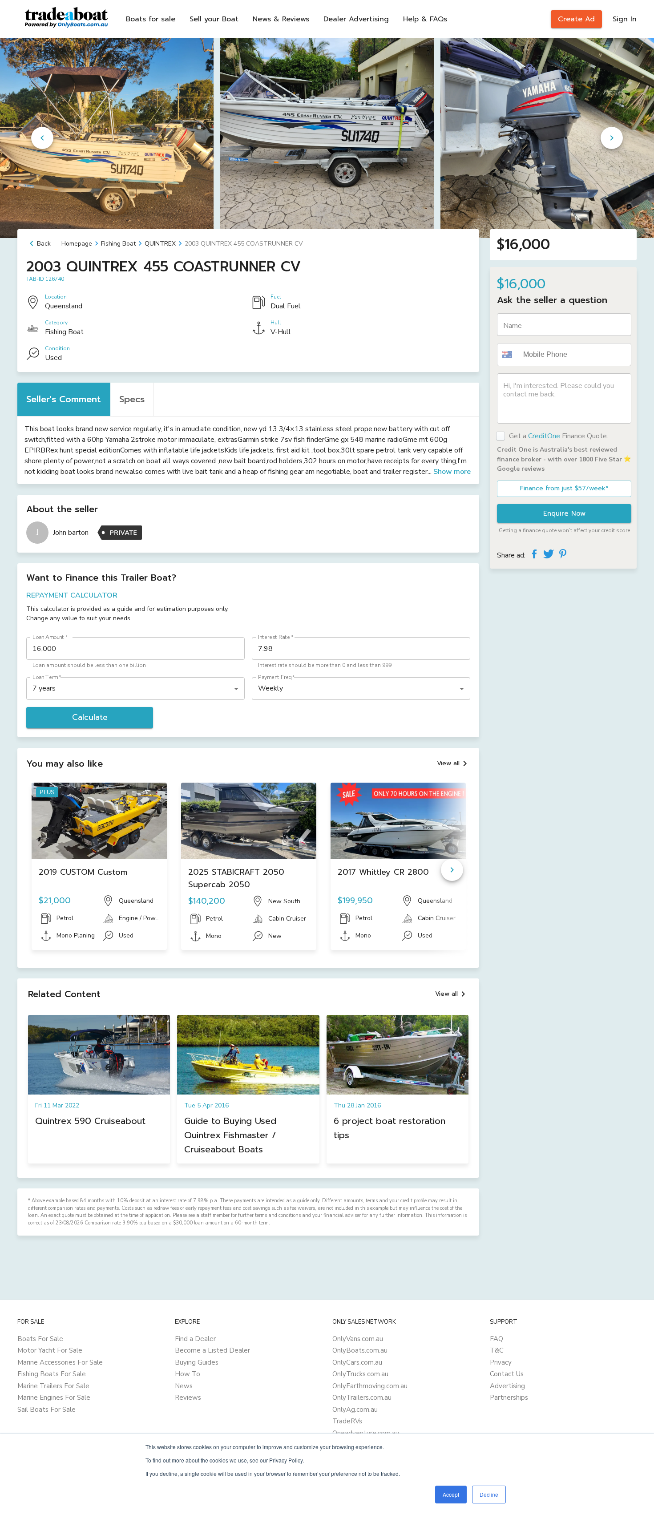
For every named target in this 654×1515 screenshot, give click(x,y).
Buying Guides (196, 1362)
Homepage (76, 243)
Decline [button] (489, 1494)
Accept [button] (451, 1494)
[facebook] (534, 554)
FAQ (496, 1338)
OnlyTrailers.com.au (362, 1397)
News (184, 1386)
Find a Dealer (195, 1338)
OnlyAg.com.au (355, 1409)
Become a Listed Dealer (212, 1350)
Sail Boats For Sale (46, 1409)
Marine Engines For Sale (53, 1397)
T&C (497, 1350)
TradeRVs (347, 1421)
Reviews (188, 1397)
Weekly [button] (270, 688)
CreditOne (544, 436)
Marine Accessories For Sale (60, 1362)
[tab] (63, 399)
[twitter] (548, 554)
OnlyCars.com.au (357, 1362)
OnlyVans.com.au (357, 1338)
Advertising (507, 1386)
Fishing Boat (118, 243)
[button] (508, 354)
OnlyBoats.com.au (360, 1350)
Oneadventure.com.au (365, 1433)
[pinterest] (562, 554)
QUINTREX (160, 243)
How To (187, 1374)
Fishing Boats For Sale (51, 1374)
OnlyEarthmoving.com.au (370, 1386)
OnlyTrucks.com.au (360, 1374)
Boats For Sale (40, 1338)
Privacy (501, 1362)
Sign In (625, 19)
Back (44, 243)
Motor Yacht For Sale (49, 1350)
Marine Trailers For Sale (53, 1386)
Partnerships (509, 1397)
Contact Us (507, 1374)
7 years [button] (44, 688)
